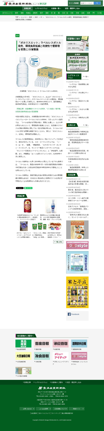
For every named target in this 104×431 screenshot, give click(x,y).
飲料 (16, 13)
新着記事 (27, 8)
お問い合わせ (27, 409)
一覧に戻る (58, 242)
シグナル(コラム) (41, 8)
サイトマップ (56, 413)
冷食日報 (38, 362)
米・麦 (53, 13)
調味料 (35, 13)
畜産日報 (38, 349)
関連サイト (76, 409)
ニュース (24, 17)
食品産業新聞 (21, 349)
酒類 (22, 13)
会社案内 (34, 413)
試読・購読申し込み (72, 8)
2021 (36, 17)
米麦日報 (57, 349)
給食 (83, 13)
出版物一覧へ (56, 8)
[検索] (97, 3)
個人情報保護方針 (67, 413)
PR (94, 13)
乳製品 (28, 13)
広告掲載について (60, 409)
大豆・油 (65, 13)
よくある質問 (44, 409)
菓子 (41, 13)
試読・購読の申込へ (74, 48)
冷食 (71, 13)
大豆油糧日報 (21, 362)
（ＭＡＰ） (58, 394)
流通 (88, 13)
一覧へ (86, 76)
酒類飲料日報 (77, 349)
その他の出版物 (22, 376)
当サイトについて (44, 413)
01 (41, 17)
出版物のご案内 (57, 382)
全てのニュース (7, 13)
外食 (77, 13)
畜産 (47, 13)
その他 (99, 13)
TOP (16, 17)
